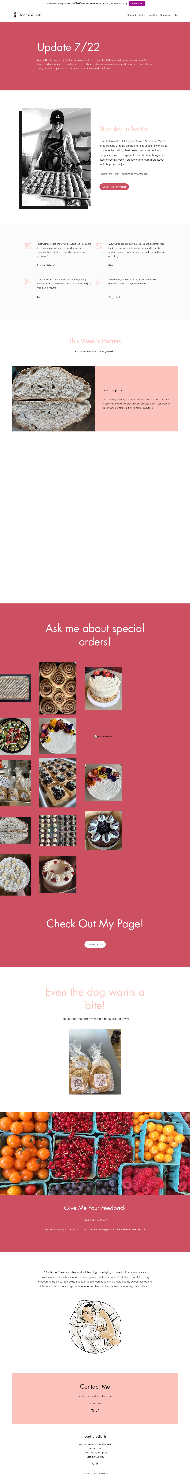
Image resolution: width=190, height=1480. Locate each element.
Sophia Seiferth (31, 15)
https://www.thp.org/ (138, 173)
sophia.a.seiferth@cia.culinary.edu (95, 1396)
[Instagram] (92, 1411)
